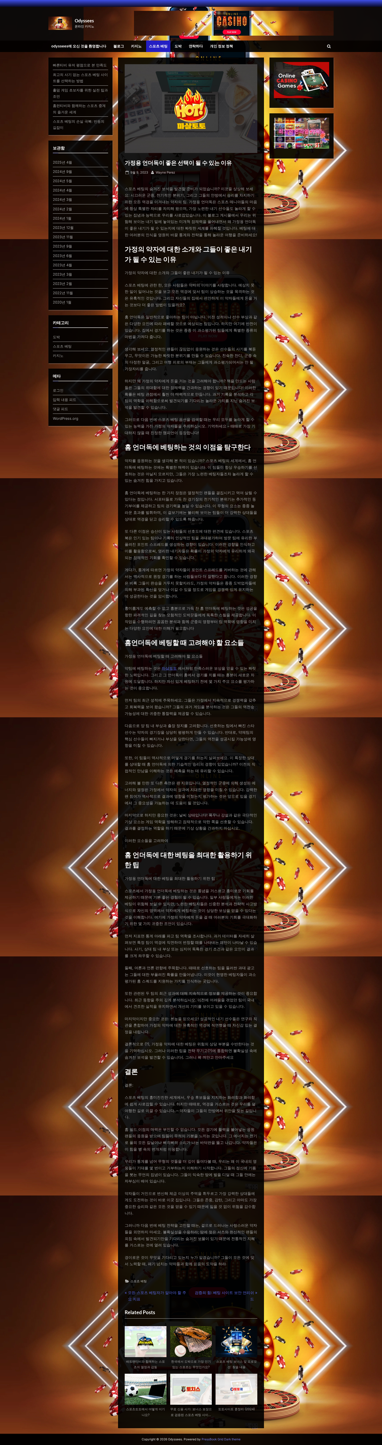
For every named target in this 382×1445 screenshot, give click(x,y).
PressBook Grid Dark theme (221, 1439)
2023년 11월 (63, 237)
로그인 (58, 390)
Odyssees (84, 20)
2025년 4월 (62, 162)
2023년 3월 (62, 274)
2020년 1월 (62, 302)
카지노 (136, 46)
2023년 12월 (63, 227)
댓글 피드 (60, 409)
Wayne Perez (165, 172)
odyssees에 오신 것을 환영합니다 (78, 46)
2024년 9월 (62, 171)
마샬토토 (169, 668)
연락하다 (196, 46)
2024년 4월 (62, 190)
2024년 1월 (62, 218)
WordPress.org (65, 418)
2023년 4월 (62, 265)
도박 (178, 46)
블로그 (118, 46)
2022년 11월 (63, 293)
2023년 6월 (62, 255)
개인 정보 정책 (221, 46)
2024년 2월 (62, 209)
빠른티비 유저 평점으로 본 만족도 (80, 65)
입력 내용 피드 (64, 399)
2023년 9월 (62, 246)
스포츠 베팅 (158, 46)
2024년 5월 (62, 181)
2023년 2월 (62, 283)
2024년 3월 (62, 199)
